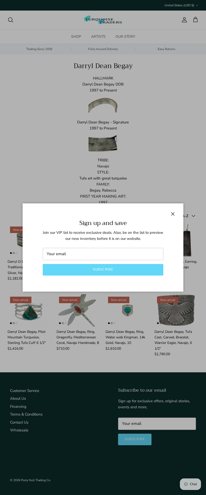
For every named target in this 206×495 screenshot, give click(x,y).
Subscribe (103, 269)
